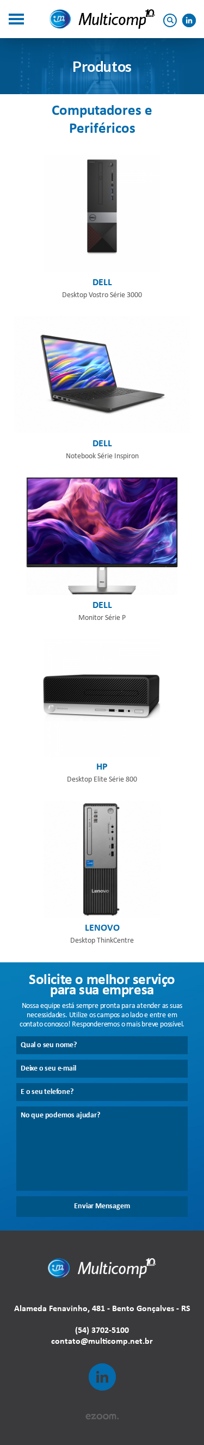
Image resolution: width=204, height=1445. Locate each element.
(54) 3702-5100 (102, 1330)
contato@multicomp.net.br (102, 1341)
